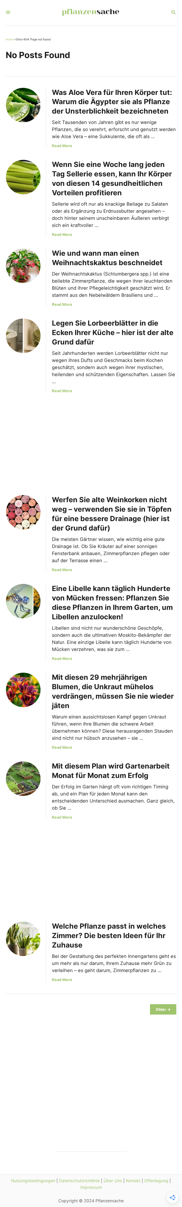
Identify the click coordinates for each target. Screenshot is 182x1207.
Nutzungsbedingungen (33, 1180)
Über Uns (113, 1180)
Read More (62, 145)
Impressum (91, 1187)
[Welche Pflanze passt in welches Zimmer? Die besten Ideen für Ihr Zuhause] (23, 939)
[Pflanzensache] (90, 13)
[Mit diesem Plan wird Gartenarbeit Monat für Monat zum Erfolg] (23, 778)
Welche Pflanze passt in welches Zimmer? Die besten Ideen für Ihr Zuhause (109, 935)
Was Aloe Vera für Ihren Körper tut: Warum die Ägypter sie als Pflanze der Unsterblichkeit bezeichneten (112, 101)
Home (10, 39)
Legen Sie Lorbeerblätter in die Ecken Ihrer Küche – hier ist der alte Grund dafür (112, 332)
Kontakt (133, 1180)
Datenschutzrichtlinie (79, 1180)
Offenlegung (156, 1180)
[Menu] (8, 13)
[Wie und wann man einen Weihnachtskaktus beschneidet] (23, 266)
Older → (163, 1009)
